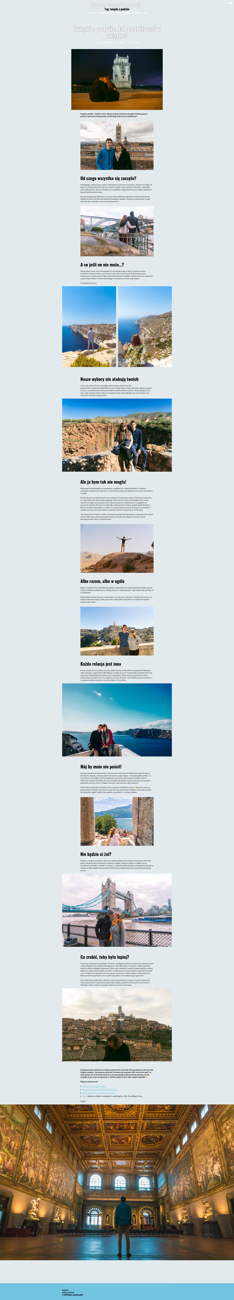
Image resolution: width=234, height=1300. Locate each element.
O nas (145, 13)
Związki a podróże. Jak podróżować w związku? (117, 32)
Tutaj (84, 1096)
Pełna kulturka (136, 13)
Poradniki (101, 13)
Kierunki (109, 13)
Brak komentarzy (135, 42)
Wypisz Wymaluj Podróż (106, 42)
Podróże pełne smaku (123, 13)
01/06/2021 (121, 42)
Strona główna (91, 13)
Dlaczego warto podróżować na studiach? (100, 1089)
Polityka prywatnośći (68, 1292)
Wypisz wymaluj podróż (115, 4)
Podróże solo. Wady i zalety (94, 1086)
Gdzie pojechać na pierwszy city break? (99, 1093)
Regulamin (65, 1290)
